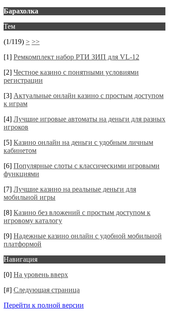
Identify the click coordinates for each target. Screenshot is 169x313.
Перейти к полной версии (44, 305)
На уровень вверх (41, 274)
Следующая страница (47, 290)
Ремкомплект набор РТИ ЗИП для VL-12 (76, 57)
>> (36, 41)
